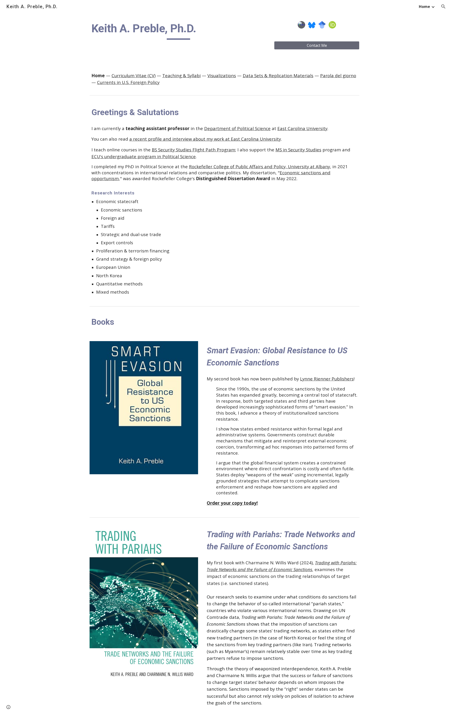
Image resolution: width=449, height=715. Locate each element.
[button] (443, 6)
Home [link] (424, 6)
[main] (178, 31)
